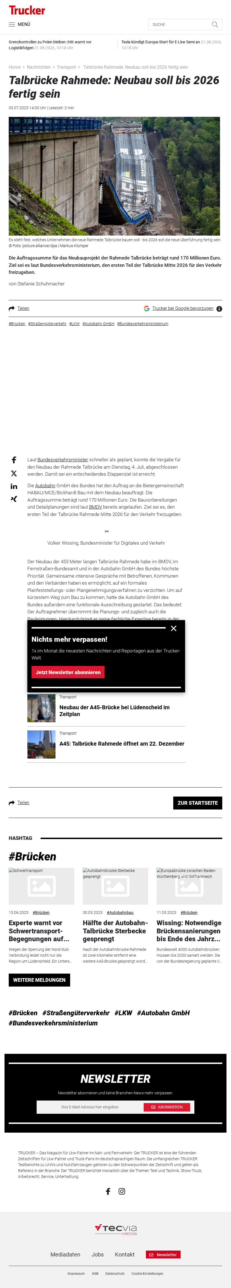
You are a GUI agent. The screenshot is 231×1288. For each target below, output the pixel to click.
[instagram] (122, 1191)
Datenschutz (115, 1274)
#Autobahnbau (120, 912)
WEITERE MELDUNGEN (39, 980)
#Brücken (32, 856)
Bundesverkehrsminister (62, 459)
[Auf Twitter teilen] (14, 473)
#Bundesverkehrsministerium (53, 1023)
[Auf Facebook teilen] (14, 459)
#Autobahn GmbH (163, 1013)
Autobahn (45, 485)
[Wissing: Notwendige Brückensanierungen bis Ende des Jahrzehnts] (189, 886)
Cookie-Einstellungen (147, 1274)
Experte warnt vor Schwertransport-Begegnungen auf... (39, 931)
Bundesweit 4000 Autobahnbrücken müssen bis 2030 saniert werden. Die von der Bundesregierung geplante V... (189, 955)
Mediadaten (65, 1254)
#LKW (123, 1013)
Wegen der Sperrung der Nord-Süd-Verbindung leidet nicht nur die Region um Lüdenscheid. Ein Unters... (40, 955)
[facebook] (108, 1191)
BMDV (95, 507)
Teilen (23, 308)
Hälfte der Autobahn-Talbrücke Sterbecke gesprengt (115, 931)
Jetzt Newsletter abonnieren (68, 672)
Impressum (76, 1274)
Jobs (98, 1254)
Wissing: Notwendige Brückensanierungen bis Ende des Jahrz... (189, 931)
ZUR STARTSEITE (198, 803)
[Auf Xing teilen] (14, 499)
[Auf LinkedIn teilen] (14, 486)
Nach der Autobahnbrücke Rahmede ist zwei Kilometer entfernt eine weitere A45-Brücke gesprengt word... (115, 955)
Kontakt (125, 1254)
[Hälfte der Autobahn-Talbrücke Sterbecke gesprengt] (115, 886)
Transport (66, 67)
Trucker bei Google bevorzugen (183, 308)
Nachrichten (39, 67)
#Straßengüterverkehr (76, 1013)
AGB (95, 1274)
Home (15, 67)
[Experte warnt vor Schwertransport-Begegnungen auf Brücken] (41, 886)
